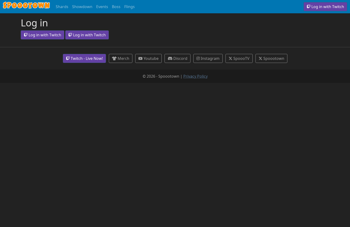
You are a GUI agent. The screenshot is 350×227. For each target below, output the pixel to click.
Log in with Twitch (327, 6)
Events (102, 6)
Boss (116, 6)
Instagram (210, 58)
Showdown (82, 6)
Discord (179, 58)
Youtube (151, 58)
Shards (62, 6)
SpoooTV (241, 58)
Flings (129, 6)
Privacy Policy (195, 76)
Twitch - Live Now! (86, 58)
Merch (123, 58)
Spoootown (26, 6)
